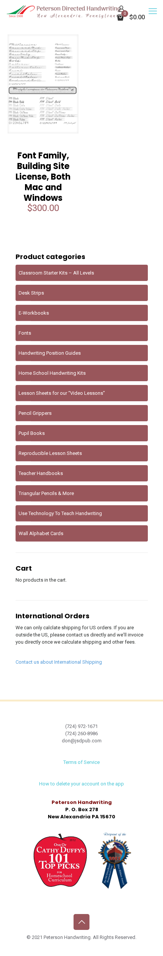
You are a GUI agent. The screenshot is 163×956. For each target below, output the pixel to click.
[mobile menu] (152, 11)
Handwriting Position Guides (50, 353)
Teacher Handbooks (41, 473)
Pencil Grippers (35, 413)
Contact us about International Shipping (59, 662)
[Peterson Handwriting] (63, 11)
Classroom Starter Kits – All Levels (56, 273)
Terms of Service (81, 762)
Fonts (25, 333)
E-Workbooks (34, 313)
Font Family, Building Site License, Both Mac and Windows (43, 177)
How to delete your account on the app (81, 784)
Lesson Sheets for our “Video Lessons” (62, 393)
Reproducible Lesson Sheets (50, 453)
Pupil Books (32, 433)
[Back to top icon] (81, 922)
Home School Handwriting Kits (52, 373)
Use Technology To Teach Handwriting (60, 513)
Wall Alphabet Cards (41, 533)
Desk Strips (31, 293)
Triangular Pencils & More (46, 493)
